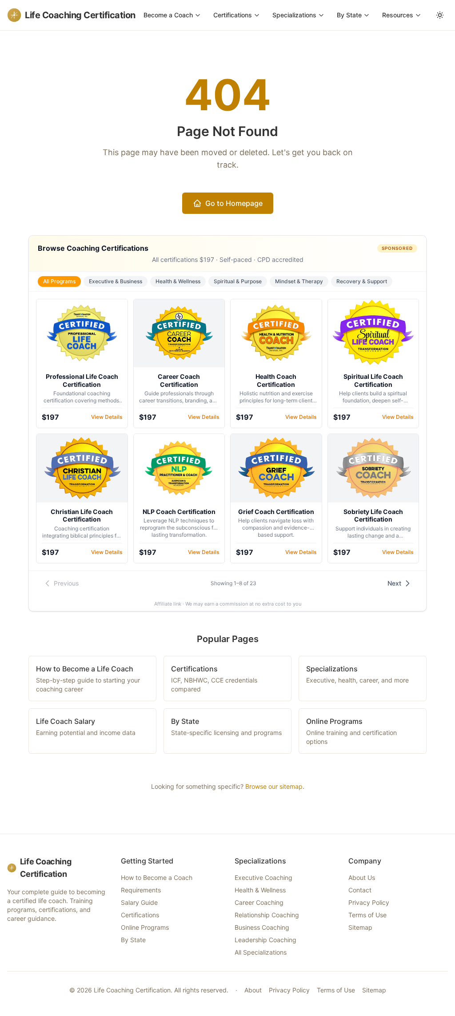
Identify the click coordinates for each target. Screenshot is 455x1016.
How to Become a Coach (156, 877)
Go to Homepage (234, 203)
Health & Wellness (178, 281)
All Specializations (261, 952)
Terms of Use (367, 915)
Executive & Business (115, 281)
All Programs (59, 281)
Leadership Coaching (265, 940)
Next (394, 583)
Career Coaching (259, 902)
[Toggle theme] (440, 15)
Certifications (232, 15)
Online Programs (145, 927)
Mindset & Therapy (299, 281)
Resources (397, 15)
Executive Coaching (263, 877)
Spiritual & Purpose (238, 281)
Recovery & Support (361, 281)
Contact (359, 890)
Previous (66, 583)
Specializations (294, 15)
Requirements (141, 890)
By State (349, 15)
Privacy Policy (368, 902)
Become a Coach (168, 15)
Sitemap (360, 927)
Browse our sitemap (274, 786)
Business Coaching (262, 927)
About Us (361, 877)
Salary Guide (139, 902)
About (253, 990)
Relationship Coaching (267, 915)
